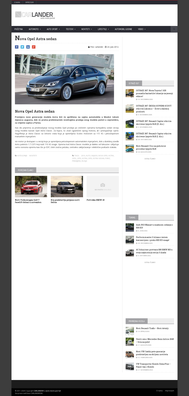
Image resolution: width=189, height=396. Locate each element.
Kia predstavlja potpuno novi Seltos (65, 201)
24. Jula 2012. (113, 47)
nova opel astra (106, 155)
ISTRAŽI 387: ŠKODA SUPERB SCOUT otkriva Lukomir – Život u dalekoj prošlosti (154, 108)
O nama (17, 2)
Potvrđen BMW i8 (95, 200)
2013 (83, 155)
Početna (19, 29)
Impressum (29, 2)
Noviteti (33, 155)
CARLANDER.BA (37, 393)
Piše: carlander (96, 47)
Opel (74, 158)
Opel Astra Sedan (96, 158)
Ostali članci (149, 159)
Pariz (107, 158)
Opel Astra (82, 158)
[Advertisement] (124, 15)
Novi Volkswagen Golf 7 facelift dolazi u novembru (28, 201)
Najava (94, 155)
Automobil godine (123, 29)
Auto (88, 155)
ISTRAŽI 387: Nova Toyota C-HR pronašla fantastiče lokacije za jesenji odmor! (154, 93)
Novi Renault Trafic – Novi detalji (152, 328)
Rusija (84, 161)
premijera (76, 161)
